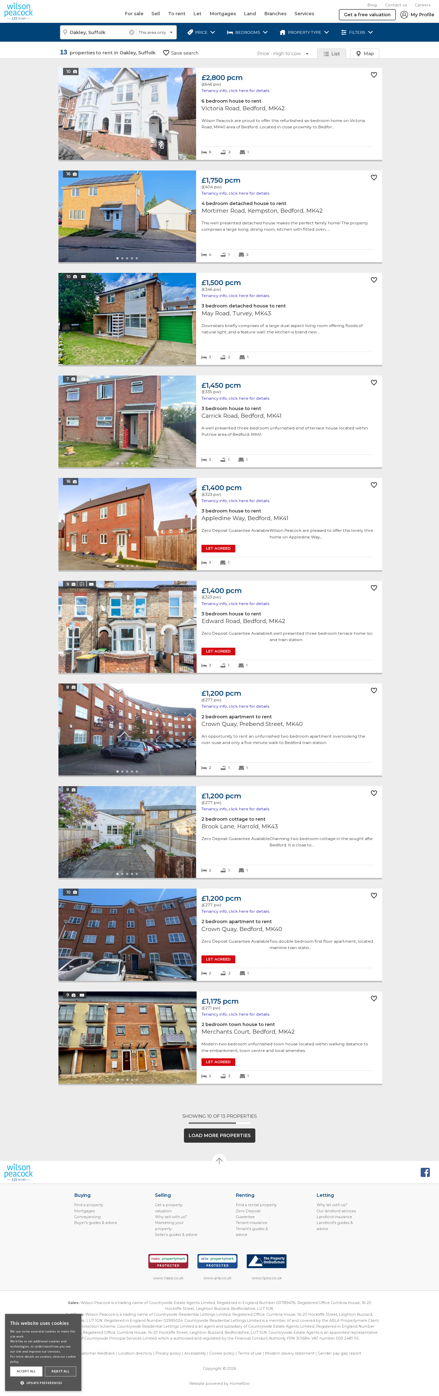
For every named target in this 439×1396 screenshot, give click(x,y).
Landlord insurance (334, 1217)
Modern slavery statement (290, 1353)
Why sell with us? (171, 1217)
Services (304, 14)
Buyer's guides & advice (95, 1222)
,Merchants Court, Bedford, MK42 (220, 1037)
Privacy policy (168, 1353)
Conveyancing (87, 1217)
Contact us (396, 5)
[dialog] (43, 1352)
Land (250, 14)
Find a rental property (256, 1205)
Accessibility (195, 1353)
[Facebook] (425, 1172)
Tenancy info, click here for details (235, 90)
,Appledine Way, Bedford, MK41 (220, 524)
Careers (422, 5)
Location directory (135, 1353)
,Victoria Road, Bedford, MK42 (220, 114)
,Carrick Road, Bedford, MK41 (220, 421)
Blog (372, 5)
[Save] (374, 75)
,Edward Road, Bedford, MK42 (220, 627)
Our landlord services (336, 1211)
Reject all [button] (60, 1371)
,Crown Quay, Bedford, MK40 (220, 935)
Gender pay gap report (339, 1353)
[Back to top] (33, 1172)
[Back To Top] (219, 1161)
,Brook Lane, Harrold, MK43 (220, 832)
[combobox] (98, 32)
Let (197, 14)
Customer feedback (96, 1353)
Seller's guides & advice (176, 1234)
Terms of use (250, 1353)
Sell (155, 14)
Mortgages (223, 14)
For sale (134, 14)
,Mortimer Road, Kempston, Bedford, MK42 (220, 216)
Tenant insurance (251, 1222)
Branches (275, 14)
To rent (176, 14)
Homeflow (240, 1383)
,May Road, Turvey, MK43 (220, 319)
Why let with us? (332, 1205)
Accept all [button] (26, 1371)
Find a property (88, 1205)
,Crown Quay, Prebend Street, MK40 (220, 729)
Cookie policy (221, 1353)
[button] (43, 1383)
